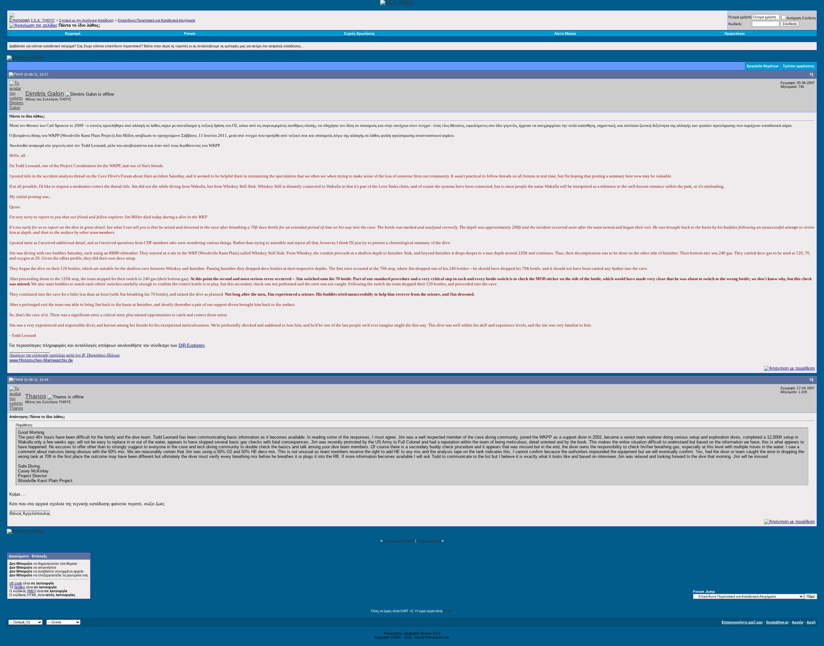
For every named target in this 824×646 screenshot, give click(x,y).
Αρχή (811, 622)
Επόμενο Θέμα (429, 541)
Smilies (19, 587)
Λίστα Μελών (565, 33)
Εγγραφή (72, 33)
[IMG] (31, 591)
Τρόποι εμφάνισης (799, 66)
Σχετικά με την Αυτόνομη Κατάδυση (86, 20)
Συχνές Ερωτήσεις (359, 33)
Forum (189, 33)
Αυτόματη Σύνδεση (801, 18)
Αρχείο (797, 622)
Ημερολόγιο (735, 33)
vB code (15, 583)
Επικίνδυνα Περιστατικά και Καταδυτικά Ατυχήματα (156, 20)
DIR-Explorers (192, 345)
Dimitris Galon (44, 93)
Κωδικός (735, 24)
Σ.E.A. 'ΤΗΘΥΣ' (43, 20)
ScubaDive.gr (777, 622)
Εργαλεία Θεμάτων (763, 66)
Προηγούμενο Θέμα (398, 541)
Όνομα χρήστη (739, 17)
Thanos (35, 396)
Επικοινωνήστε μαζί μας (742, 622)
